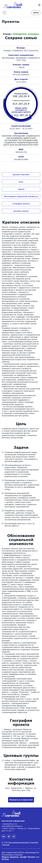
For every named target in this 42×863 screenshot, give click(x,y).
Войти (36, 13)
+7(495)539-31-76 (9, 824)
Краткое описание (21, 174)
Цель (21, 182)
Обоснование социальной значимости (21, 196)
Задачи (21, 189)
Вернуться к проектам (21, 800)
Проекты (10, 21)
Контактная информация (13, 821)
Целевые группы (21, 211)
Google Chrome (27, 857)
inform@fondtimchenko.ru (12, 826)
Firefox (5, 859)
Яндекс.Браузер (10, 857)
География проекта (21, 204)
